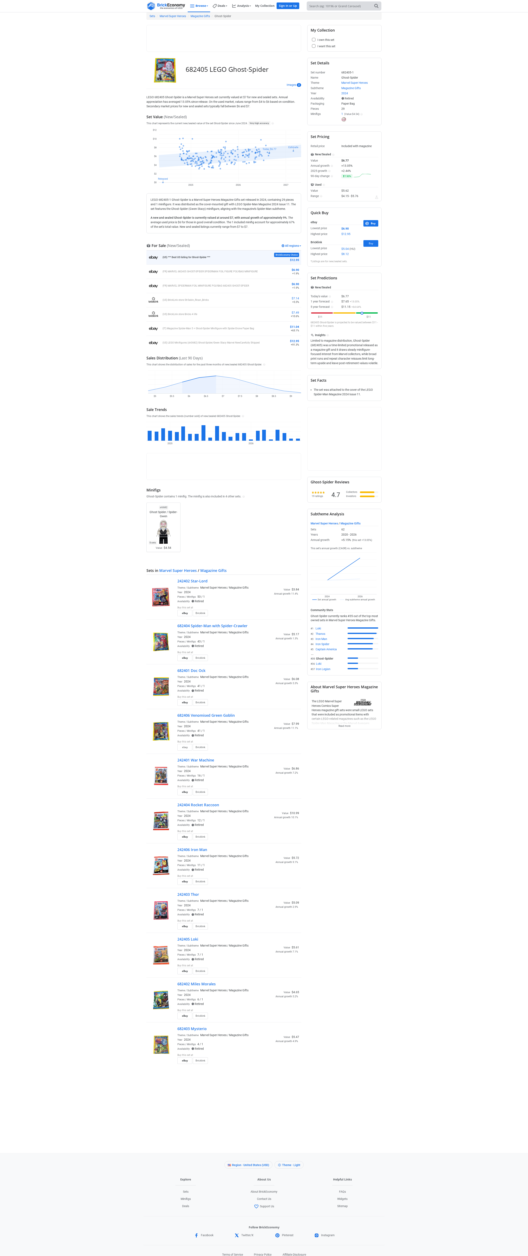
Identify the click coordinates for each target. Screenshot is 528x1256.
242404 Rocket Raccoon (198, 804)
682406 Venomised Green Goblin (206, 715)
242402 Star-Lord (192, 580)
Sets (152, 16)
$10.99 (294, 813)
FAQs (342, 1191)
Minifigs (186, 1199)
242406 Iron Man (192, 849)
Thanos (320, 633)
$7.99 (295, 723)
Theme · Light (291, 1165)
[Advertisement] (224, 36)
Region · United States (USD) (250, 1165)
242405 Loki (187, 939)
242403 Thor (188, 894)
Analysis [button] (243, 6)
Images (291, 84)
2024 (187, 592)
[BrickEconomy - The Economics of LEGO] (166, 6)
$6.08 (295, 679)
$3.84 (295, 589)
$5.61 (295, 947)
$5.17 (295, 634)
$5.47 (295, 1037)
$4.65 (295, 992)
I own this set (273, 607)
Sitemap (342, 1206)
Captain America (326, 649)
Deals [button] (221, 6)
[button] (272, 123)
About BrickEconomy (264, 1191)
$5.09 (295, 902)
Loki (318, 628)
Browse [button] (201, 6)
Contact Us (264, 1199)
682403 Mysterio (192, 1028)
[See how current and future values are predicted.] (376, 197)
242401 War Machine (195, 760)
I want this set (274, 614)
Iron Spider (322, 644)
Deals (185, 1206)
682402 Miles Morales (196, 983)
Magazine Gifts (200, 16)
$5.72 (295, 857)
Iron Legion (323, 669)
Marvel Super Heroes (173, 16)
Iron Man (321, 639)
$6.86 (295, 768)
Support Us (267, 1206)
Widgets (342, 1199)
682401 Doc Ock (191, 670)
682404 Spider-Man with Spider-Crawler (212, 625)
